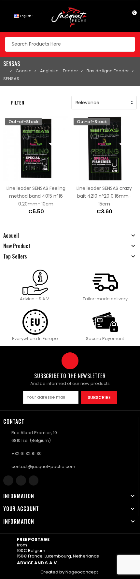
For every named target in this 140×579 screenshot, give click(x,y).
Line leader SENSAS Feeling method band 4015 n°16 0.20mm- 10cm (36, 196)
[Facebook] (8, 480)
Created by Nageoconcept (69, 572)
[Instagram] (21, 480)
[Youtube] (34, 480)
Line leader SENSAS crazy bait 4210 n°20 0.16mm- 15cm (104, 196)
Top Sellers (15, 256)
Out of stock (15, 177)
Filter (17, 102)
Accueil (11, 235)
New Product (17, 245)
